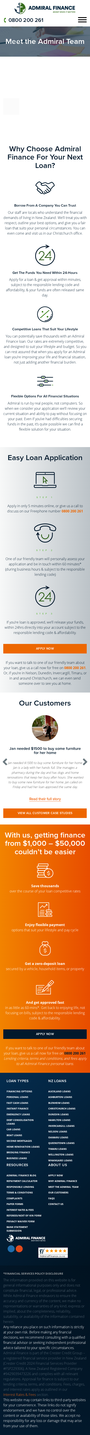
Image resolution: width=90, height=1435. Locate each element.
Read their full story (45, 818)
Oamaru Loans (58, 1157)
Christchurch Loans (61, 1128)
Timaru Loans (57, 1168)
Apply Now (55, 1195)
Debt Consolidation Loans (20, 1141)
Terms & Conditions (20, 1212)
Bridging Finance (18, 1172)
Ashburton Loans (60, 1117)
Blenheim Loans (58, 1122)
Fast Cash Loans (17, 1122)
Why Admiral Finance (62, 1201)
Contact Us (55, 1224)
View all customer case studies (45, 833)
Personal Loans (17, 1117)
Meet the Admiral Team (63, 1206)
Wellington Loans (60, 1174)
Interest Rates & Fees (20, 1229)
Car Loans (13, 1149)
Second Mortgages (19, 1160)
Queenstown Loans (61, 1163)
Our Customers (58, 1212)
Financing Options (19, 1111)
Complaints (14, 1218)
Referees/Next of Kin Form (24, 1235)
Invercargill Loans (61, 1145)
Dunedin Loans (58, 1134)
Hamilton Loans (59, 1140)
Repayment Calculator (22, 1201)
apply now (45, 648)
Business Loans (17, 1178)
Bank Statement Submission (17, 1248)
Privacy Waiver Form (21, 1241)
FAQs (51, 1218)
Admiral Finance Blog (21, 1195)
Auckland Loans (59, 1111)
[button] (5, 771)
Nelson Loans (57, 1151)
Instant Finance (17, 1128)
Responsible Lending (20, 1206)
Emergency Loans (18, 1134)
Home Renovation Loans (23, 1166)
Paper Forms (15, 1224)
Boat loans (14, 1155)
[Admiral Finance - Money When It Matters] (45, 8)
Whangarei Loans (60, 1180)
